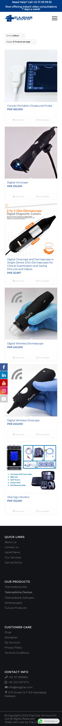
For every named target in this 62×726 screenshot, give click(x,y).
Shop (8, 632)
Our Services (13, 557)
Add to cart (19, 120)
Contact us (11, 547)
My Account (12, 642)
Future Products (15, 607)
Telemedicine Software (19, 597)
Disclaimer (11, 637)
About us (10, 542)
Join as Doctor (13, 562)
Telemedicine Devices (18, 592)
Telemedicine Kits (16, 586)
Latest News (12, 552)
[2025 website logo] (26, 18)
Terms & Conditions (17, 652)
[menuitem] (31, 2)
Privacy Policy (13, 647)
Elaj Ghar (35, 722)
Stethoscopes (13, 602)
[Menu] (53, 18)
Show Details (43, 120)
